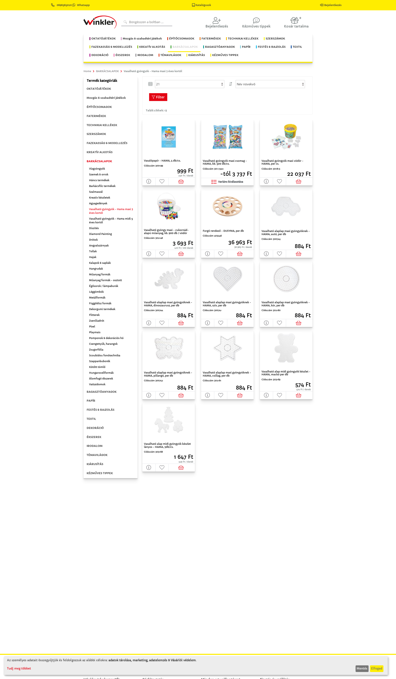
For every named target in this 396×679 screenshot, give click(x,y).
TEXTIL (91, 419)
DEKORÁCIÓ (95, 428)
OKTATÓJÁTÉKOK (99, 88)
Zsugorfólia (96, 349)
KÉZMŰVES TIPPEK (100, 473)
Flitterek (94, 314)
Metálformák (97, 297)
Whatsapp (83, 5)
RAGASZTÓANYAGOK (102, 392)
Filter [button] (160, 97)
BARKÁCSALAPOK (99, 161)
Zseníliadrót (96, 320)
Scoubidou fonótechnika (104, 355)
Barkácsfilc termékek (102, 186)
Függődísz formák (100, 303)
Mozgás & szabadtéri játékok (106, 98)
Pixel (92, 326)
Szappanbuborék (99, 361)
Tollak (93, 251)
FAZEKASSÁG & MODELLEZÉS (107, 143)
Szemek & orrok (98, 174)
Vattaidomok (97, 384)
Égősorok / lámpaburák (103, 286)
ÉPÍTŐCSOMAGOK (99, 107)
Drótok (93, 239)
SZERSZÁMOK (96, 134)
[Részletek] (149, 181)
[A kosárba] (182, 181)
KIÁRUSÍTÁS (95, 464)
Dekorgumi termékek (102, 309)
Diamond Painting (100, 233)
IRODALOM (95, 446)
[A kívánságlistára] (162, 181)
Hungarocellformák (101, 372)
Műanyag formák (99, 274)
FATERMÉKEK (96, 116)
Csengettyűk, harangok (103, 343)
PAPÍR (91, 400)
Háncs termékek (99, 180)
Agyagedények (98, 203)
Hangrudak (96, 268)
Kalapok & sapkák (100, 262)
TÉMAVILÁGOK (97, 455)
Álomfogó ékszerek (101, 378)
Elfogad (376, 668)
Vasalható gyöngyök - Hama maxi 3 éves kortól (111, 211)
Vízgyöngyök (97, 168)
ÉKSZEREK (94, 437)
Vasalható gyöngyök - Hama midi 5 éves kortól (111, 220)
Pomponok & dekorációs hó (106, 338)
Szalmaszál (96, 191)
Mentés (362, 668)
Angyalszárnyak (99, 245)
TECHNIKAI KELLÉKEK (102, 125)
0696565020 (64, 5)
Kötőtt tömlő (97, 367)
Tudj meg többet (19, 668)
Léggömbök (96, 291)
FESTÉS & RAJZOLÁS (100, 409)
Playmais (94, 332)
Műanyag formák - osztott (105, 280)
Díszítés (94, 228)
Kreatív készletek (99, 197)
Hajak (92, 257)
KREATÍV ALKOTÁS (100, 152)
